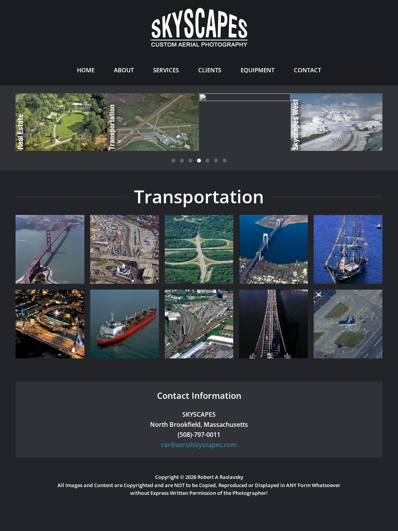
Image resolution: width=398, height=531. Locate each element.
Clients (209, 70)
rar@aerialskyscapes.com (199, 444)
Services (166, 70)
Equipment (257, 70)
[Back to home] (199, 27)
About (124, 70)
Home (85, 70)
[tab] (173, 160)
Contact (307, 70)
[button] (50, 249)
